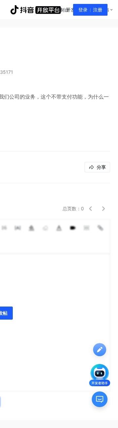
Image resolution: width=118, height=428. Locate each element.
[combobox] (45, 9)
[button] (90, 208)
